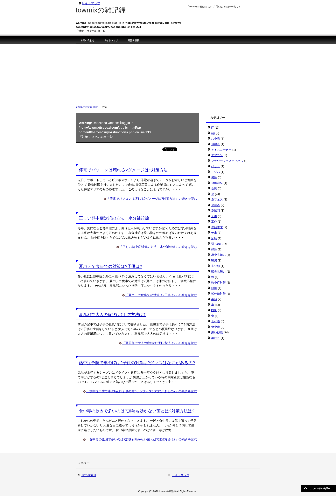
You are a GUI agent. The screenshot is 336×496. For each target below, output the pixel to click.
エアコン (217, 155)
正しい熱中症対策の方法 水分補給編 (114, 218)
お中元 (215, 138)
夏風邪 (215, 210)
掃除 (214, 249)
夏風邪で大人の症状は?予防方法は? (112, 314)
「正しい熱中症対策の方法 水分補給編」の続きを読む (158, 246)
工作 (214, 221)
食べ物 (215, 321)
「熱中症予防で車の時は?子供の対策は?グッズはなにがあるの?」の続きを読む (141, 391)
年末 (214, 232)
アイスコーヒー (221, 149)
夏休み (215, 205)
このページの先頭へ (320, 488)
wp (213, 133)
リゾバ (215, 171)
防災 (214, 310)
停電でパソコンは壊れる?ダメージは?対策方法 (123, 170)
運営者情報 (133, 40)
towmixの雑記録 (101, 10)
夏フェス (217, 199)
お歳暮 (215, 144)
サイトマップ (111, 40)
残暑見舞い (218, 271)
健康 (214, 177)
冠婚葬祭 (217, 183)
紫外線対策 (218, 293)
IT (212, 127)
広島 (214, 238)
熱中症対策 (218, 282)
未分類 (215, 266)
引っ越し (217, 243)
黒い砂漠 (217, 332)
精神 (214, 288)
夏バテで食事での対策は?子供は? (110, 266)
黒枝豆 (215, 338)
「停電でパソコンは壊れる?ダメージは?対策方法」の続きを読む (152, 198)
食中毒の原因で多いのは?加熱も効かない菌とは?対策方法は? (136, 411)
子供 (214, 216)
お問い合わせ (87, 40)
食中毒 (215, 327)
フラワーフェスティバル (227, 160)
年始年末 (217, 227)
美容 (214, 299)
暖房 (214, 260)
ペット (215, 166)
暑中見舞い (218, 254)
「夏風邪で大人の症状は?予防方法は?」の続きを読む (159, 343)
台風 (214, 188)
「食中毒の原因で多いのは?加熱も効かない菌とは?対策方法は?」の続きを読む (141, 439)
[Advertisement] (168, 73)
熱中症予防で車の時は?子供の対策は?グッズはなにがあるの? (137, 362)
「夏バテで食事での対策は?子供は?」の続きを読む (161, 295)
